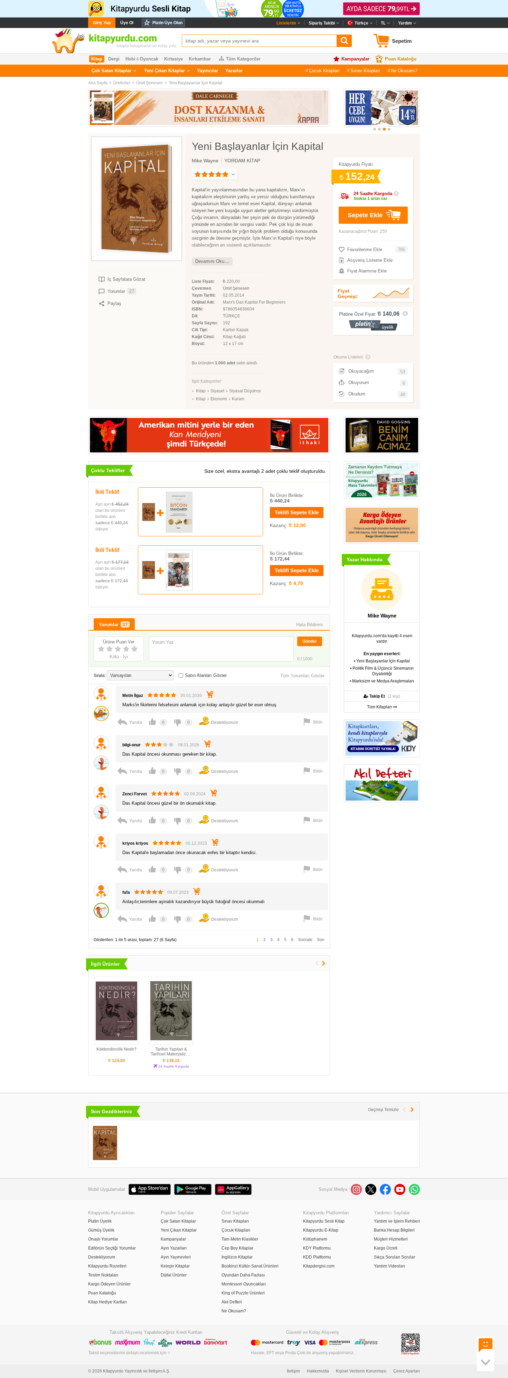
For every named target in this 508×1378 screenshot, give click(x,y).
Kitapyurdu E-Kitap (320, 1230)
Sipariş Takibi (322, 23)
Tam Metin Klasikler (240, 1239)
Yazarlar (234, 70)
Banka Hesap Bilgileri (394, 1230)
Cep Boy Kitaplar (237, 1248)
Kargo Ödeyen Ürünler (109, 1284)
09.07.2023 (178, 892)
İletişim (293, 1371)
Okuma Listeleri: (348, 357)
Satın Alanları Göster (206, 675)
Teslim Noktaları (103, 1275)
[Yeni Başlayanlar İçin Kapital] (105, 1143)
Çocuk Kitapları (324, 70)
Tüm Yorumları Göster (302, 675)
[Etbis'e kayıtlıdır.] (410, 1344)
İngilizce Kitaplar (237, 1257)
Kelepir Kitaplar (175, 1266)
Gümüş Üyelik (101, 1230)
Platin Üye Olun (167, 22)
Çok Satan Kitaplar (111, 70)
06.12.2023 (196, 843)
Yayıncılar (207, 70)
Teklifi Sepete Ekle (297, 512)
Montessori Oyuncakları (244, 1284)
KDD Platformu (317, 1257)
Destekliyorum (101, 1257)
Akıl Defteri (232, 1302)
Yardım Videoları (389, 1266)
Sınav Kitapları (365, 70)
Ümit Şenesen (149, 82)
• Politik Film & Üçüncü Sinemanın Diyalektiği (382, 671)
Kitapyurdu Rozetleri (107, 1266)
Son (320, 939)
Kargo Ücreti (385, 1248)
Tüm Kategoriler (243, 58)
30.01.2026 (191, 695)
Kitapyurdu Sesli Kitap (324, 1221)
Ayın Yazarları (174, 1248)
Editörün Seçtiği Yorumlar (112, 1248)
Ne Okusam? (404, 70)
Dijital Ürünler (174, 1275)
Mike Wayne (205, 160)
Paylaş (114, 303)
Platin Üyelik (100, 1221)
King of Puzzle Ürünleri (243, 1293)
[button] (374, 129)
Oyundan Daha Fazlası (243, 1275)
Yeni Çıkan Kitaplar (164, 70)
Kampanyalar (355, 58)
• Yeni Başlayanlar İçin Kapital (382, 661)
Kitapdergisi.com (319, 1266)
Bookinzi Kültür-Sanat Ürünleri (250, 1266)
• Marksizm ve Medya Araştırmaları (382, 681)
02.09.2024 (195, 794)
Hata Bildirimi (309, 624)
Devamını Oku (209, 261)
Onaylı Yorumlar (103, 1239)
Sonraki (305, 939)
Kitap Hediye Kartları (107, 1302)
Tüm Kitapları (380, 707)
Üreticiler (121, 82)
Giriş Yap (102, 22)
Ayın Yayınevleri (176, 1257)
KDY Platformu (317, 1248)
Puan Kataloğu (400, 58)
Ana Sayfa (97, 82)
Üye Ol (126, 22)
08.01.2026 (188, 745)
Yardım (405, 23)
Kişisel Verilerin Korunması (361, 1371)
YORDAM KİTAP (242, 160)
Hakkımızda (318, 1371)
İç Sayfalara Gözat (126, 279)
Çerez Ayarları (406, 1371)
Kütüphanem (315, 1239)
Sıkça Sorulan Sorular (394, 1257)
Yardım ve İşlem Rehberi (397, 1221)
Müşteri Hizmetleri (391, 1239)
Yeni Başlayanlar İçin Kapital (195, 82)
